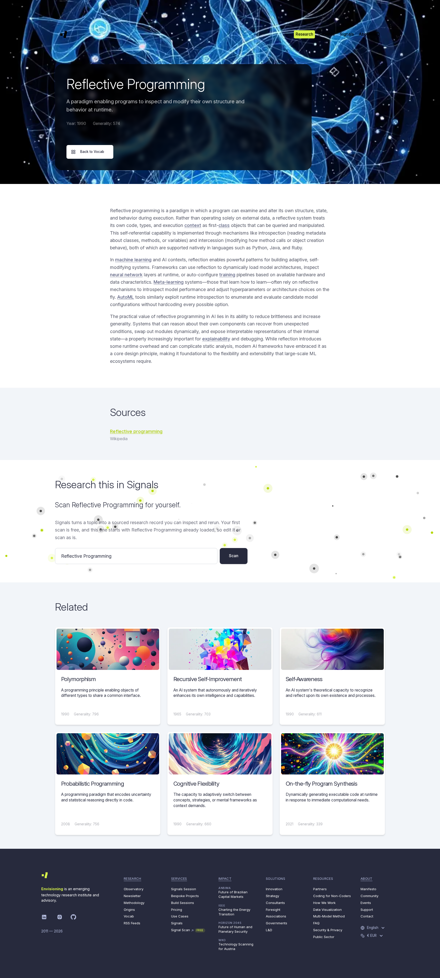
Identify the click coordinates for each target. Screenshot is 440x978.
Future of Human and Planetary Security (235, 927)
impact (224, 878)
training (227, 274)
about (367, 878)
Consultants (275, 903)
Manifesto (368, 889)
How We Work (324, 903)
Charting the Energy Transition (234, 910)
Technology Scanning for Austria (235, 944)
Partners (320, 889)
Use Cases (179, 916)
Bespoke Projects (185, 896)
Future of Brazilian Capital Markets (233, 892)
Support (367, 910)
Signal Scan (187, 930)
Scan (233, 555)
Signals (177, 923)
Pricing (176, 910)
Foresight (273, 910)
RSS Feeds (132, 923)
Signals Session (183, 889)
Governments (276, 923)
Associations (276, 916)
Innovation (274, 889)
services (179, 878)
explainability (216, 338)
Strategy (272, 896)
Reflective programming (136, 431)
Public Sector (323, 937)
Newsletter (132, 896)
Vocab (129, 916)
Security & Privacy (327, 930)
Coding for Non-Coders (332, 896)
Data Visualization (327, 910)
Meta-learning (169, 282)
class (224, 225)
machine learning (133, 259)
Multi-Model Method (329, 916)
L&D (269, 930)
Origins (129, 910)
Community (369, 896)
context (192, 225)
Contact (367, 916)
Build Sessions (182, 903)
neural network (126, 274)
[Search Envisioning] (377, 34)
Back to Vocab (92, 152)
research (132, 878)
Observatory (133, 889)
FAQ (316, 923)
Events (366, 903)
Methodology (134, 903)
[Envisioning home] (64, 34)
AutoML (125, 297)
